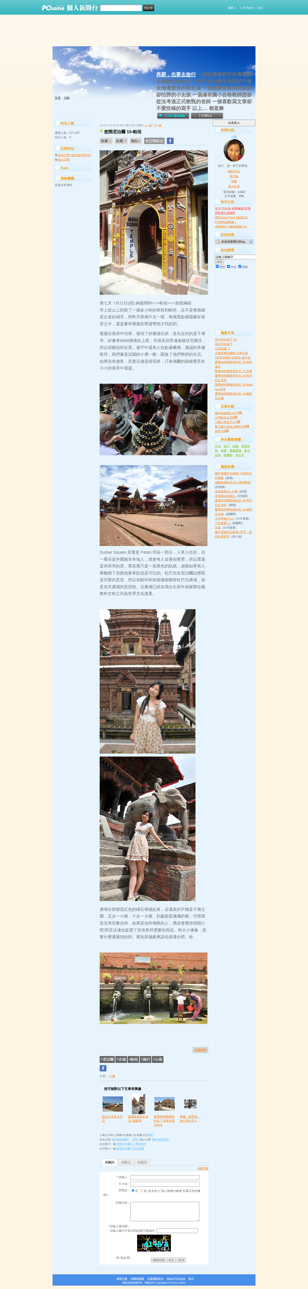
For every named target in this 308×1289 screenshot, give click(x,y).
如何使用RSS (81, 155)
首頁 (58, 98)
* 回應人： (123, 1177)
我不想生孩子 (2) (226, 339)
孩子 (227, 446)
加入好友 (234, 186)
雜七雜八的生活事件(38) (230, 426)
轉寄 (150, 1135)
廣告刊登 (122, 1278)
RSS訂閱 (64, 155)
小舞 (111, 1076)
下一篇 (157, 125)
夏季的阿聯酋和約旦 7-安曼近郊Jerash (164, 1120)
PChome (248, 7)
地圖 (234, 181)
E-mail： (124, 1183)
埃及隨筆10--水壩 (226, 491)
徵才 (191, 1278)
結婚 (235, 446)
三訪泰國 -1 (222, 348)
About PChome (176, 1278)
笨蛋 (218, 527)
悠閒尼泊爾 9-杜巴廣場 (130, 1148)
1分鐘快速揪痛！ (226, 222)
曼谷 (247, 450)
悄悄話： (124, 1190)
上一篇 (148, 125)
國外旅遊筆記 (160, 1139)
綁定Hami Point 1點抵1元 (231, 217)
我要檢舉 (200, 1050)
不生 (218, 446)
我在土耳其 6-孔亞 (112, 1118)
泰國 (224, 450)
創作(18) (220, 431)
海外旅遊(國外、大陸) (125, 1139)
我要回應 (203, 1168)
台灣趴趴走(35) (224, 417)
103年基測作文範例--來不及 (233, 357)
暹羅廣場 (235, 450)
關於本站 (234, 171)
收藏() (142, 1162)
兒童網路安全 (155, 1278)
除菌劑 (228, 455)
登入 (261, 7)
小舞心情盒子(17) (226, 422)
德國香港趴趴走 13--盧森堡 (138, 1118)
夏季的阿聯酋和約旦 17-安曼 (233, 371)
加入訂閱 (64, 159)
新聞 (230, 7)
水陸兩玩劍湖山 (225, 496)
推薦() (126, 1162)
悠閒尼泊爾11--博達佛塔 (131, 1144)
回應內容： (123, 1202)
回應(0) (109, 1162)
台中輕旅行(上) (224, 518)
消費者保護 (137, 1278)
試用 (218, 455)
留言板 (234, 176)
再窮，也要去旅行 (176, 74)
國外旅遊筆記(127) (227, 413)
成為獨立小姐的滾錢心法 (231, 226)
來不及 (239, 455)
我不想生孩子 (223, 344)
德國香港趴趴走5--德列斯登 (233, 482)
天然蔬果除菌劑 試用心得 (231, 353)
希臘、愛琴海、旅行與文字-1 (190, 1118)
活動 (67, 98)
